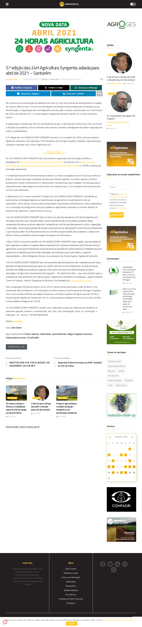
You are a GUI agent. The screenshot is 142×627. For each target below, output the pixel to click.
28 (126, 472)
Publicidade (71, 581)
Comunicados (54, 79)
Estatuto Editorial (71, 590)
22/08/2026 (62, 416)
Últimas (45, 79)
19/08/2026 (128, 312)
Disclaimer (71, 603)
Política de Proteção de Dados (118, 195)
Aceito (72, 623)
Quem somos (70, 568)
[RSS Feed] (114, 569)
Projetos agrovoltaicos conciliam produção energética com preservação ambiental (66, 408)
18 (113, 466)
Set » (132, 437)
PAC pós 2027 (113, 376)
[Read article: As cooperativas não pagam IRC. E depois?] (121, 101)
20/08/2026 (128, 283)
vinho (110, 385)
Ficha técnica (71, 594)
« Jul (110, 437)
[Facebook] (103, 563)
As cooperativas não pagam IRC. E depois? (121, 117)
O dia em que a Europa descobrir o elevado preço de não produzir (41, 406)
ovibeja (121, 371)
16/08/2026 (112, 128)
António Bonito (116, 83)
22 (130, 466)
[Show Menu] (7, 4)
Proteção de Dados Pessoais (71, 598)
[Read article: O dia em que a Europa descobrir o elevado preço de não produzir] (41, 393)
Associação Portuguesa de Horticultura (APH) (41, 162)
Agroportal (13, 79)
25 (113, 472)
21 (126, 466)
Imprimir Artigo (15, 347)
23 (134, 466)
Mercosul (111, 371)
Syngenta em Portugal (80, 280)
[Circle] (118, 563)
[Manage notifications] (5, 622)
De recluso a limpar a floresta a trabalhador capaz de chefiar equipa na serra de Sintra (16, 408)
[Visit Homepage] (69, 4)
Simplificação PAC (115, 380)
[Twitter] (111, 563)
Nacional (12, 398)
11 (113, 460)
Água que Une (121, 385)
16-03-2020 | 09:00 (30, 79)
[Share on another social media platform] (100, 93)
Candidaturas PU (114, 361)
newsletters (121, 207)
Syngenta (17, 321)
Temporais (129, 380)
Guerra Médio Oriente (116, 366)
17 (109, 466)
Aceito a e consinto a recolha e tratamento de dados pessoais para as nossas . (118, 201)
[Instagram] (125, 563)
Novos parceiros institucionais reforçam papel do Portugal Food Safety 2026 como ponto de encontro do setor (129, 299)
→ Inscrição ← (54, 152)
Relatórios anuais (71, 573)
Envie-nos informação (71, 577)
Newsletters (71, 585)
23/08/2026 (11, 416)
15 (130, 460)
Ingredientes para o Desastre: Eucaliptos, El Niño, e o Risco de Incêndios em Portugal (129, 273)
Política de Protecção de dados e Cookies (119, 619)
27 (121, 472)
